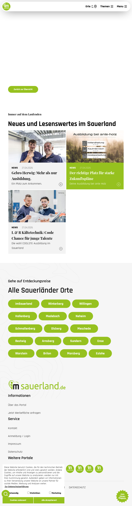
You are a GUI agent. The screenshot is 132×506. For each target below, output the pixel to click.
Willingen (85, 304)
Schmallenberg (25, 328)
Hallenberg (22, 316)
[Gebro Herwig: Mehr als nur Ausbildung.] (37, 159)
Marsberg (73, 353)
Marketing (56, 493)
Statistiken (34, 493)
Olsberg (56, 328)
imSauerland (23, 304)
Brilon (47, 353)
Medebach (53, 316)
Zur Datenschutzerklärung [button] (16, 486)
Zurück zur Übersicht (23, 89)
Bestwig (20, 341)
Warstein (21, 353)
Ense (100, 341)
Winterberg (55, 304)
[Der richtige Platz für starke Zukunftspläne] (95, 159)
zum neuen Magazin (122, 496)
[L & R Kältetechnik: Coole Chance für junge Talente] (37, 222)
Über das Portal (17, 405)
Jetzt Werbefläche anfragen (24, 413)
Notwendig (13, 493)
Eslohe (100, 353)
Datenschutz (77, 487)
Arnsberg (48, 341)
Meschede (84, 328)
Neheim (81, 316)
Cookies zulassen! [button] (18, 500)
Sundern (75, 341)
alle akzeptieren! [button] (49, 500)
